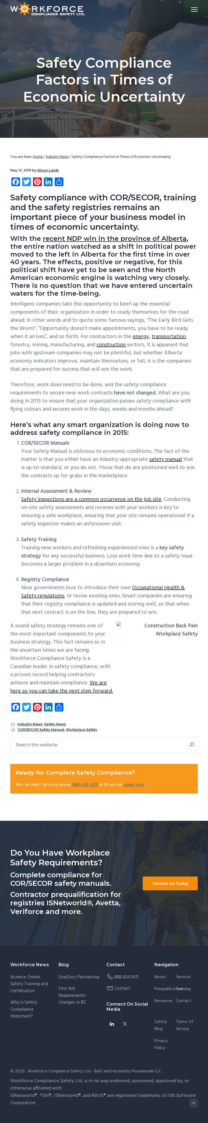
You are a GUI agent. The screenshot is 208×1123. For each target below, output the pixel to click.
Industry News (30, 724)
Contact (122, 988)
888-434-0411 (85, 784)
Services (183, 977)
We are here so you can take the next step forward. (61, 687)
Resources (163, 1001)
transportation (169, 336)
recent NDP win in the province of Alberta (115, 238)
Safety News (55, 724)
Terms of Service (184, 1025)
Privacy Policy (161, 1045)
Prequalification (168, 989)
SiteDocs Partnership (79, 977)
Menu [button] (188, 9)
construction (111, 345)
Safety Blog (160, 1025)
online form (133, 784)
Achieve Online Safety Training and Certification (29, 984)
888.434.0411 (126, 977)
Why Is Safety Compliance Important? (23, 1009)
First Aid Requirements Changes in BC (72, 995)
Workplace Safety (81, 730)
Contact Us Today (170, 883)
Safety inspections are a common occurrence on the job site (91, 499)
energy (141, 336)
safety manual (165, 459)
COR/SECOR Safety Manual (40, 730)
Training (183, 989)
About (160, 977)
